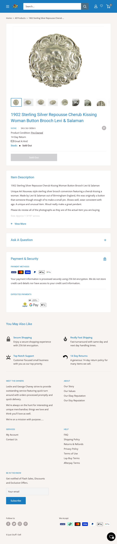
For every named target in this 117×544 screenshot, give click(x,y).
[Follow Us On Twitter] (14, 524)
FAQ (66, 434)
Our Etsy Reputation (74, 400)
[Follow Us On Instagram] (20, 524)
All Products (20, 18)
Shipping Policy (72, 439)
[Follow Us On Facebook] (8, 524)
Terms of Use (71, 453)
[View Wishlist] (102, 7)
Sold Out (34, 157)
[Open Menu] (7, 6)
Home (9, 18)
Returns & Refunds (73, 444)
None (13, 128)
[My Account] (95, 6)
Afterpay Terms (72, 462)
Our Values (69, 390)
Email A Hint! (21, 141)
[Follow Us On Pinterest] (25, 524)
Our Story (69, 386)
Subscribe (16, 500)
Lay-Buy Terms (72, 458)
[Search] (85, 6)
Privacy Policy (71, 448)
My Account (12, 434)
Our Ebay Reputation (75, 395)
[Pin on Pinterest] (104, 128)
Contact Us (11, 439)
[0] (108, 6)
